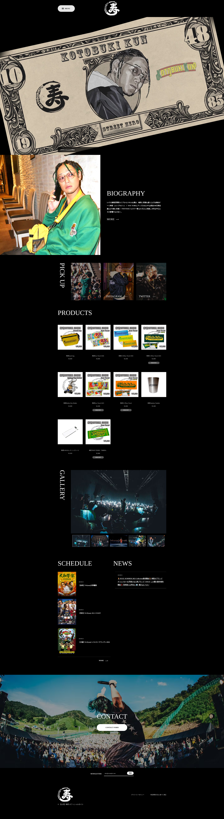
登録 (130, 773)
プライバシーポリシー (137, 794)
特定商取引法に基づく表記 (158, 794)
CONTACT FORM (112, 727)
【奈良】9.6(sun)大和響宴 (67, 149)
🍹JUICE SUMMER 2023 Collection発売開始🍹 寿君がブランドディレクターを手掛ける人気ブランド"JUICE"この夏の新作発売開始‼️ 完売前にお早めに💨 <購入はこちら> (141, 582)
